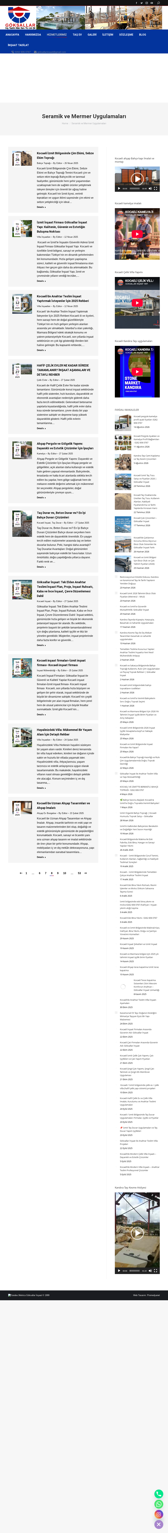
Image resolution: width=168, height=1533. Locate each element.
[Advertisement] (84, 78)
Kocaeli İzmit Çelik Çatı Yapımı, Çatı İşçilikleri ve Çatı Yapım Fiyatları (136, 1057)
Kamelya (41, 453)
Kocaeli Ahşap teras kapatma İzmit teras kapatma (139, 969)
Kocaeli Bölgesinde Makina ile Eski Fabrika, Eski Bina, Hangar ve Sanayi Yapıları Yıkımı (137, 842)
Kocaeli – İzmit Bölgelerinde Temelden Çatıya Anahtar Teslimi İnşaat (138, 873)
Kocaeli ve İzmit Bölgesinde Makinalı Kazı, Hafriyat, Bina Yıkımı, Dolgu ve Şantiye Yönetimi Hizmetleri (140, 931)
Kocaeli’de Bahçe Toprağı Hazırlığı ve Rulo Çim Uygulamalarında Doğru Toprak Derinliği (140, 760)
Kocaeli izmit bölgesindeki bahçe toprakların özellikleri (135, 687)
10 (64, 873)
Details (40, 207)
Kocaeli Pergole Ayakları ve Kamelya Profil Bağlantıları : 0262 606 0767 (146, 439)
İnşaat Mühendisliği (46, 670)
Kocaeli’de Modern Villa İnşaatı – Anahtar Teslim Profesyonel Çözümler (139, 1169)
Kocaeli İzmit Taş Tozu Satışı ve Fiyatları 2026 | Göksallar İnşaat (145, 478)
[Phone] (158, 1494)
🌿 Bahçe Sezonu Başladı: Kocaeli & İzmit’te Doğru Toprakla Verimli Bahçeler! (139, 801)
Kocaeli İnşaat (44, 523)
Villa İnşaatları (44, 237)
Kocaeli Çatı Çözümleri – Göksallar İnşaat (145, 519)
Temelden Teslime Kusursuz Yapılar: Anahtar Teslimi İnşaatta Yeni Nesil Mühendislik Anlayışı (137, 652)
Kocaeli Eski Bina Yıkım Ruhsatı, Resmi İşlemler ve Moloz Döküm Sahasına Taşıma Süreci (138, 888)
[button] (137, 179)
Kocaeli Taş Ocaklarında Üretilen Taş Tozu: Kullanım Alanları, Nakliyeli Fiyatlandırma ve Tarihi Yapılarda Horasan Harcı (146, 502)
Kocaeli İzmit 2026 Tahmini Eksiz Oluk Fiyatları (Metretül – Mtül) (138, 595)
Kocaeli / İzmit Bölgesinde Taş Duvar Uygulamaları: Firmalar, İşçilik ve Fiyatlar (139, 1116)
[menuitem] (12, 34)
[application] (137, 179)
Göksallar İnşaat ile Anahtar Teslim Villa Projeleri (139, 1142)
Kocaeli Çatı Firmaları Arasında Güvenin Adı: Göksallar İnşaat (139, 1044)
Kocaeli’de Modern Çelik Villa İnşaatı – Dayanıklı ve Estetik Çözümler (138, 1155)
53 (79, 873)
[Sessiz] (150, 188)
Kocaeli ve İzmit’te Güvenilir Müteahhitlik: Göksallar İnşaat (134, 608)
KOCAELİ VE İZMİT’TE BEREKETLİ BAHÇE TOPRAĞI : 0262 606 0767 (139, 788)
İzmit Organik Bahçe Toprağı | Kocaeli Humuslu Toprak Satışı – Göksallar (138, 814)
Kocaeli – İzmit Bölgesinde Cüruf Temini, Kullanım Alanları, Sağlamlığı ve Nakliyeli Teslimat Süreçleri (139, 859)
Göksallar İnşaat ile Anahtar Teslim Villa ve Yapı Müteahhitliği (139, 775)
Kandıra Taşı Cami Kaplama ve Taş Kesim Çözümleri (147, 457)
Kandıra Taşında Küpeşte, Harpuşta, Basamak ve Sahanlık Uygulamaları (137, 621)
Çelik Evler (42, 380)
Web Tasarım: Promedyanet (146, 1295)
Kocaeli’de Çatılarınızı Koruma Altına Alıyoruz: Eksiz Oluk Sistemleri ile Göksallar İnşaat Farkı (145, 542)
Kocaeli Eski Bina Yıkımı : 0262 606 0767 (138, 917)
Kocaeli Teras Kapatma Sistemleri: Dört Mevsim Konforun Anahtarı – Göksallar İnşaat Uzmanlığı (146, 985)
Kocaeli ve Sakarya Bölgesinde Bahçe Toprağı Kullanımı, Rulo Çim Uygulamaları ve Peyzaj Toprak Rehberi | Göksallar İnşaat (140, 670)
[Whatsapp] (158, 1504)
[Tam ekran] (155, 188)
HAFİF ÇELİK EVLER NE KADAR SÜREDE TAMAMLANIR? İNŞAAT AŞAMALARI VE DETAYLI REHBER (63, 370)
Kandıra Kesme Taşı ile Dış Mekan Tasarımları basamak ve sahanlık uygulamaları (136, 636)
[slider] (135, 188)
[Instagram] (158, 1514)
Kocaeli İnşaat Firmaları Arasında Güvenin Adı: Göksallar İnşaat (135, 1031)
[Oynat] (119, 188)
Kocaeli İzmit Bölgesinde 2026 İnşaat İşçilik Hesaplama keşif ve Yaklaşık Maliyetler (137, 731)
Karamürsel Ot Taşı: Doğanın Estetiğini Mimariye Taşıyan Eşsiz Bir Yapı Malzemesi (138, 1016)
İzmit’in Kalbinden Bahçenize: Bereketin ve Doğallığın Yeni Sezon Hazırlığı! (139, 828)
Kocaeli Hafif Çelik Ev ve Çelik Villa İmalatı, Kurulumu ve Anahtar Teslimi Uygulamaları (138, 1101)
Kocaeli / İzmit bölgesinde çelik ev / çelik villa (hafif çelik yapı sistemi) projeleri (139, 1087)
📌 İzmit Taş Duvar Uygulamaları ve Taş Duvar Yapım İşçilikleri (138, 1129)
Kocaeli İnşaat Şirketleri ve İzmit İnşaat (138, 944)
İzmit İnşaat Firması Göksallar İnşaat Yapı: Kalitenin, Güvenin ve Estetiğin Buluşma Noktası (62, 227)
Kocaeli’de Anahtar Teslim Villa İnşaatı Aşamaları (138, 1001)
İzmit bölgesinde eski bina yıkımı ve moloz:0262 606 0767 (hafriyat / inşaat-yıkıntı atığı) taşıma (138, 905)
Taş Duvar (57, 523)
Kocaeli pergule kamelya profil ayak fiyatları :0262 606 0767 (146, 419)
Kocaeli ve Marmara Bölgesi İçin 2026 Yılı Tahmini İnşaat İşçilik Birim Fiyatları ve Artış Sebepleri (139, 714)
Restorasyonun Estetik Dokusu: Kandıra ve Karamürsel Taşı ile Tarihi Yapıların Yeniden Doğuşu (139, 580)
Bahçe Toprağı (44, 163)
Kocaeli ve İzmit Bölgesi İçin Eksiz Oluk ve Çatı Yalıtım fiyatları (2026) (145, 560)
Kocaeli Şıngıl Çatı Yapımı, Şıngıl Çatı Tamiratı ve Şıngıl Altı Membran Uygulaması (137, 1072)
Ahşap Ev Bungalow (46, 813)
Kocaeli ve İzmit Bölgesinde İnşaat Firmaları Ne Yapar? (136, 746)
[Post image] (123, 423)
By (57, 163)
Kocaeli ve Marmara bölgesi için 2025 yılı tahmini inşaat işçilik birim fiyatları (139, 955)
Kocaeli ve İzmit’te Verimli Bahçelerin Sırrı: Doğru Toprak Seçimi (137, 700)
